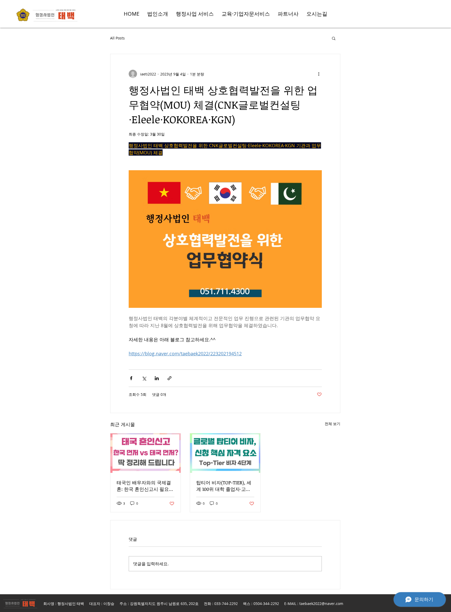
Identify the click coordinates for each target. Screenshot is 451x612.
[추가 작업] (319, 74)
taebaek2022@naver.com (321, 603)
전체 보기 (332, 423)
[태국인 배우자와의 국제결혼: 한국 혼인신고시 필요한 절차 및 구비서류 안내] (145, 453)
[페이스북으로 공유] (131, 378)
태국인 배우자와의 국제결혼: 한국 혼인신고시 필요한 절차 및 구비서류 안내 (145, 485)
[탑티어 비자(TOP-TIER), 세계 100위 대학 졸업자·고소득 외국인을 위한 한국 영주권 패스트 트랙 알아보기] (225, 453)
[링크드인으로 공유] (156, 378)
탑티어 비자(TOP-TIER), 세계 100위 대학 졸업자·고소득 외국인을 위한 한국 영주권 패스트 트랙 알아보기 (224, 485)
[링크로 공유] (169, 378)
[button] (333, 38)
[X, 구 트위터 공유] (143, 378)
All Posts (117, 38)
